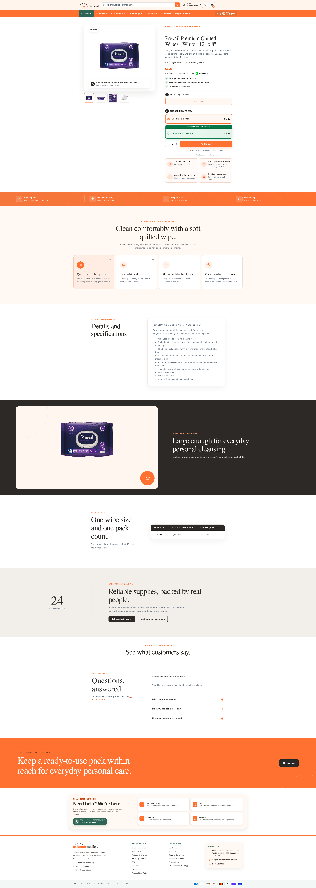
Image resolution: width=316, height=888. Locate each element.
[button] (212, 5)
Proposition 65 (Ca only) (178, 866)
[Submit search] (177, 4)
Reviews (135, 866)
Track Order (136, 851)
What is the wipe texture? (165, 699)
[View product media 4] (124, 97)
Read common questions (152, 619)
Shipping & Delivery (140, 859)
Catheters (100, 13)
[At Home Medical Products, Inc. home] (89, 5)
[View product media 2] (101, 97)
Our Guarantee (174, 848)
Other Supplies (136, 13)
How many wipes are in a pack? (168, 718)
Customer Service (139, 848)
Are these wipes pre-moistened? (168, 677)
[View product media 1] (89, 97)
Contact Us (136, 869)
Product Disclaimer (176, 859)
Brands (151, 13)
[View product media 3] (112, 97)
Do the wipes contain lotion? (166, 709)
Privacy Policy (174, 862)
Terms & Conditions (176, 855)
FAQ (134, 862)
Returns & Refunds (139, 855)
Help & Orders (181, 13)
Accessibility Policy (140, 873)
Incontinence (117, 13)
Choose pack (289, 763)
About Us (172, 851)
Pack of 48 (198, 101)
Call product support (121, 619)
